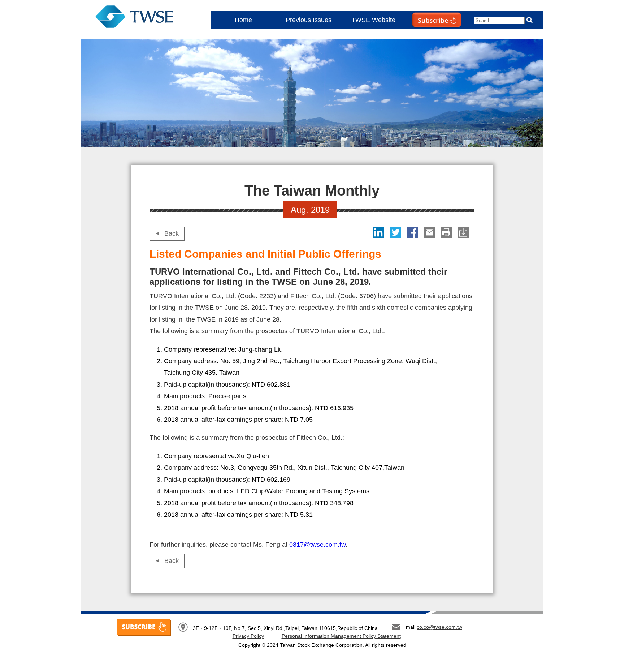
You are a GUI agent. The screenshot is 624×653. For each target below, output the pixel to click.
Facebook (413, 232)
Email (430, 232)
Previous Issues (309, 19)
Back (171, 233)
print (447, 232)
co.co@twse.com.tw (439, 627)
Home (243, 19)
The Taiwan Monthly (141, 18)
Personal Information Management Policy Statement (341, 636)
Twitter (396, 232)
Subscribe (421, 34)
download (464, 232)
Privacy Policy (248, 636)
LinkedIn (379, 232)
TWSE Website (373, 19)
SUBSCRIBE (144, 627)
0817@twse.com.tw (317, 544)
